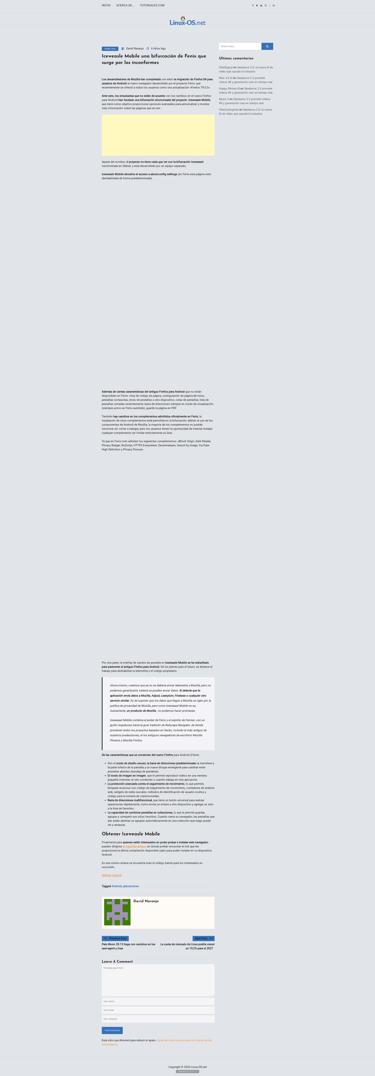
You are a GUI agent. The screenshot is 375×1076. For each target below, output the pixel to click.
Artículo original (111, 875)
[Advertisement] (158, 135)
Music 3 (224, 99)
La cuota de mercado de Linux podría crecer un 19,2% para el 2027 (187, 946)
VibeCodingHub (229, 109)
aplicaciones (131, 886)
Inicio (106, 5)
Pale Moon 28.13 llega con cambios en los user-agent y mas (128, 946)
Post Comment (112, 1030)
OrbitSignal (226, 67)
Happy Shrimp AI (229, 88)
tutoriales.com (152, 5)
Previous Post (117, 938)
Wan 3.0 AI (225, 78)
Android (117, 886)
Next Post (201, 938)
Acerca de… (125, 5)
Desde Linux (110, 49)
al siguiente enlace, (134, 846)
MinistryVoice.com (191, 1071)
